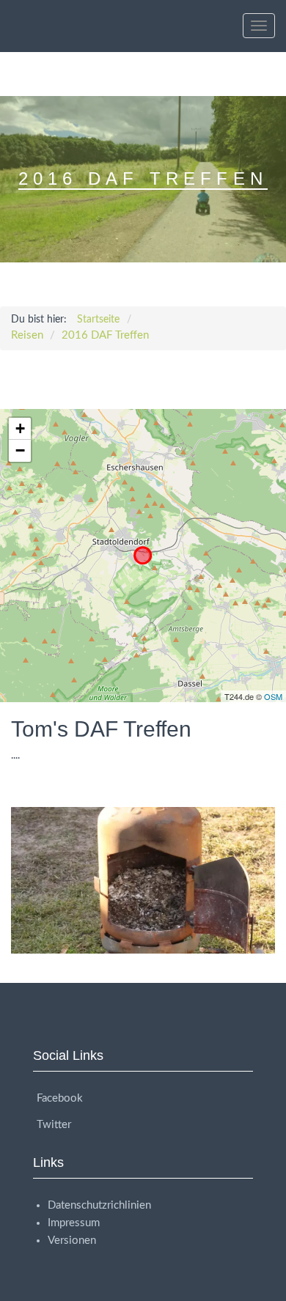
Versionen (72, 1240)
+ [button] (20, 428)
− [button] (20, 450)
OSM (273, 696)
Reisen (27, 335)
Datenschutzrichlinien (99, 1205)
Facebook (60, 1098)
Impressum (74, 1222)
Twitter (54, 1124)
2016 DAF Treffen (105, 335)
